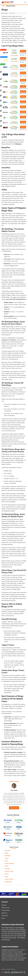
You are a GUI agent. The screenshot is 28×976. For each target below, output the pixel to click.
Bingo (6, 853)
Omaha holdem (9, 863)
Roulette (7, 868)
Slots (6, 876)
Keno (6, 861)
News (3, 918)
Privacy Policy (6, 910)
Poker (6, 866)
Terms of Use (5, 907)
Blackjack (8, 855)
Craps (7, 858)
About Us (4, 913)
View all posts (14, 807)
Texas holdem (9, 879)
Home (3, 6)
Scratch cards (9, 871)
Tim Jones (5, 13)
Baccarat (7, 850)
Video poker (8, 882)
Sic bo (7, 874)
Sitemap (4, 905)
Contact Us (5, 915)
